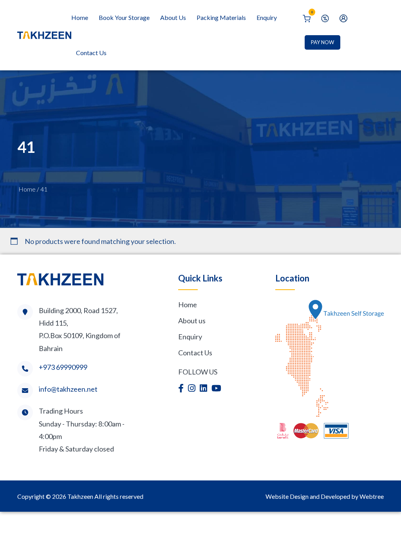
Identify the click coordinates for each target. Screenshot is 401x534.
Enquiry (266, 17)
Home (79, 17)
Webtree (371, 496)
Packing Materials (221, 17)
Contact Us (91, 52)
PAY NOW (322, 42)
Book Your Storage (124, 17)
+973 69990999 (63, 367)
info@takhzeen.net (68, 389)
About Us (173, 17)
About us (192, 320)
